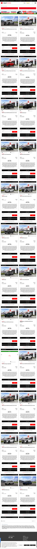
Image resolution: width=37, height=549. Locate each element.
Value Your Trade (9, 52)
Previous (0, 13)
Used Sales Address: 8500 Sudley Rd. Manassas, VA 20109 (31, 0)
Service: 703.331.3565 (12, 0)
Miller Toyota (4, 56)
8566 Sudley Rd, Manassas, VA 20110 (9, 54)
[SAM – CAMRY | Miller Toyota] (18, 12)
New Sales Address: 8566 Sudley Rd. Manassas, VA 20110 (20, 0)
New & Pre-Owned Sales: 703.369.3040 (5, 0)
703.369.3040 (25, 537)
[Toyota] (2, 3)
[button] (17, 20)
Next (36, 13)
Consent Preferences (0, 540)
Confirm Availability (9, 50)
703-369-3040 (15, 56)
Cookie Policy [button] (6, 546)
